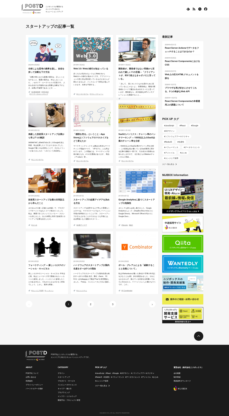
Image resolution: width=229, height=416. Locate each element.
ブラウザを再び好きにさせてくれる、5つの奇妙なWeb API (181, 89)
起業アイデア (82, 225)
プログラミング (64, 392)
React (183, 125)
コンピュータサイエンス (67, 384)
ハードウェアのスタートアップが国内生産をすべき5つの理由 (91, 266)
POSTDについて (32, 373)
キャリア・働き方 (65, 388)
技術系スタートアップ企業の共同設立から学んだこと (46, 201)
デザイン (61, 373)
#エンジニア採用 (101, 381)
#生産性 (107, 377)
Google (125, 225)
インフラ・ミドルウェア (67, 396)
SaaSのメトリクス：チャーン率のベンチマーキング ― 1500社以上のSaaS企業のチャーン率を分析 (137, 137)
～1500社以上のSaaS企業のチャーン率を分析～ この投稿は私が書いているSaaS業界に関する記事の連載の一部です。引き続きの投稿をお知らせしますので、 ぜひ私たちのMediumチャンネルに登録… (136, 151)
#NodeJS (98, 377)
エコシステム (82, 290)
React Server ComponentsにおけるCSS (182, 63)
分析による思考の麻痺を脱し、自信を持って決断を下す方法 (46, 70)
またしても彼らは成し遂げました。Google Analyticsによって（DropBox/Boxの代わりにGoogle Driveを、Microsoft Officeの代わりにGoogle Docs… (135, 212)
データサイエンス (192, 147)
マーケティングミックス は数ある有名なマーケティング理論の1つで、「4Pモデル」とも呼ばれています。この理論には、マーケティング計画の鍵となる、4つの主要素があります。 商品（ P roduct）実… (91, 151)
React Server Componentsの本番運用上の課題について (182, 102)
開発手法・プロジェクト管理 (69, 400)
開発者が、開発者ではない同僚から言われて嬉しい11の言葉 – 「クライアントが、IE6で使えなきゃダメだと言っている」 (137, 73)
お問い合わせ (31, 377)
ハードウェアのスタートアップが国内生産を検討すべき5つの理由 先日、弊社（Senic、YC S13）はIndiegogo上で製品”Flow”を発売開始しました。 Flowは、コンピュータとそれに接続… (91, 277)
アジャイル (170, 152)
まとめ (34, 225)
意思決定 (45, 92)
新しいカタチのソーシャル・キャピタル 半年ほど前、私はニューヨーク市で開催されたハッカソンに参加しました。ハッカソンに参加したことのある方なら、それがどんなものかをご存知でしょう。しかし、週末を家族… (46, 279)
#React (108, 373)
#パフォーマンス (117, 377)
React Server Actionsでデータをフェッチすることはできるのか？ (182, 49)
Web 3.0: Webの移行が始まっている (90, 68)
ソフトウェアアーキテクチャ (177, 136)
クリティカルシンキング (39, 94)
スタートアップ (64, 377)
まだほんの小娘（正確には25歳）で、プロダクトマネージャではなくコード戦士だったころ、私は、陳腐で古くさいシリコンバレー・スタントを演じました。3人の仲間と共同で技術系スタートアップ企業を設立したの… (46, 213)
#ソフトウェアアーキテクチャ (142, 373)
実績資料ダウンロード (182, 381)
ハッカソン (50, 290)
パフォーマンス (171, 147)
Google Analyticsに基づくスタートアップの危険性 (136, 201)
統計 (131, 225)
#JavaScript (99, 373)
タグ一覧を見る (168, 164)
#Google (115, 373)
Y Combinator (127, 290)
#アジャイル (146, 377)
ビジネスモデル (83, 94)
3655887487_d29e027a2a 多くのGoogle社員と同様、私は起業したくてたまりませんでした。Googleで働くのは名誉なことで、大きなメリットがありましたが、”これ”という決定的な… (46, 146)
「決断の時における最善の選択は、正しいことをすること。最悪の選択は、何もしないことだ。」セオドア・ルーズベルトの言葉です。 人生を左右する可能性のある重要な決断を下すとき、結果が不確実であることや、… (46, 82)
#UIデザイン (125, 373)
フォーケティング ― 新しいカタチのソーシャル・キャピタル (46, 266)
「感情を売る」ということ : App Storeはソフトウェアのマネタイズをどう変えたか (91, 137)
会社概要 (177, 373)
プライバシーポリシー (34, 384)
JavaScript (169, 125)
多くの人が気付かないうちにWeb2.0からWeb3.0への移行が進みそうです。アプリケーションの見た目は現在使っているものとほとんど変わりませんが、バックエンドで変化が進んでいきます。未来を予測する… (91, 79)
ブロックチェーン (97, 94)
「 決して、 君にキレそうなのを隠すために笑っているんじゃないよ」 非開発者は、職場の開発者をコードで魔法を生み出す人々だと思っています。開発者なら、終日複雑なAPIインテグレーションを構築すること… (136, 89)
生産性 (181, 141)
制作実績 (177, 377)
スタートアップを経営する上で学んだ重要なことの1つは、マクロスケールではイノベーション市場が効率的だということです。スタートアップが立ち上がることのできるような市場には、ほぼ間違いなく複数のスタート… (92, 213)
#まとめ (155, 377)
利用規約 (29, 381)
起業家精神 (36, 92)
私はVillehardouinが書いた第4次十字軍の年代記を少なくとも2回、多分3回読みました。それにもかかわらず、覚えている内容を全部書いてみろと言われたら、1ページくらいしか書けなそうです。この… (137, 279)
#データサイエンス (132, 377)
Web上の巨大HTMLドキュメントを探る (182, 76)
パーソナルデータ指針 (34, 388)
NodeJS (168, 141)
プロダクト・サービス (66, 381)
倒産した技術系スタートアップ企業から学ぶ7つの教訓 (46, 135)
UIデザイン (170, 131)
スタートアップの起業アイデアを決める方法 (91, 201)
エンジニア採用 (37, 290)
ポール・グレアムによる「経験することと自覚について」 (136, 266)
